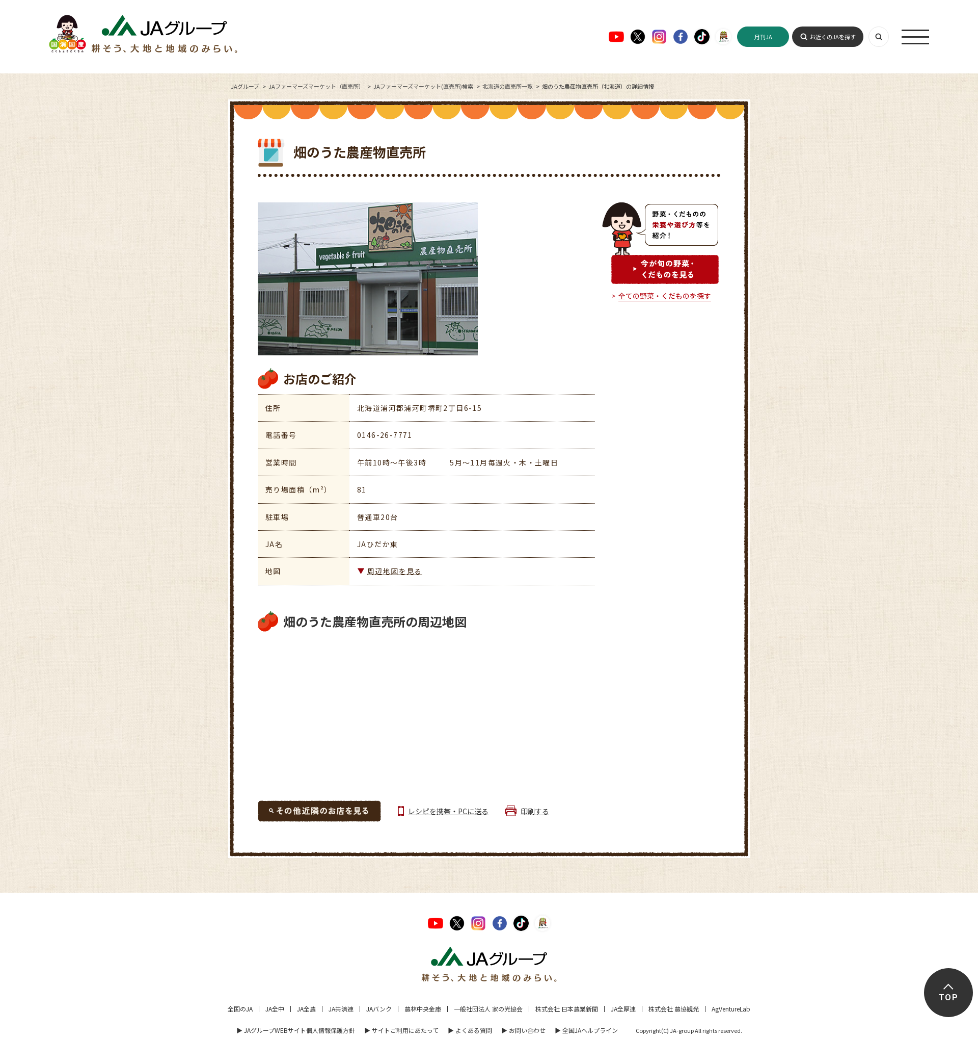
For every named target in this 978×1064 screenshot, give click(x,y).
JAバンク (379, 1008)
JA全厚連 (623, 1008)
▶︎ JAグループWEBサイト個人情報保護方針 (295, 1030)
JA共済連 (341, 1008)
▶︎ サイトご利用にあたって (401, 1030)
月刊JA (763, 37)
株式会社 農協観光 (673, 1008)
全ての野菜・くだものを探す (664, 296)
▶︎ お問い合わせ (523, 1030)
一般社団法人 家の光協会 (488, 1008)
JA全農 (306, 1008)
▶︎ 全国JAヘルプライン (586, 1030)
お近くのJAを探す (833, 37)
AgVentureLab (731, 1008)
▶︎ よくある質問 (470, 1030)
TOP (948, 997)
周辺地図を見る (394, 571)
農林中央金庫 (422, 1008)
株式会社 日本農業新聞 (566, 1008)
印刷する (535, 811)
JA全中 (274, 1008)
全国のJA (240, 1008)
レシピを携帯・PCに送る (448, 811)
